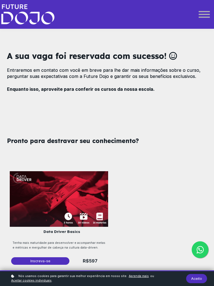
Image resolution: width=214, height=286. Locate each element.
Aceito (196, 279)
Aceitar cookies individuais (31, 280)
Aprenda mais (139, 276)
